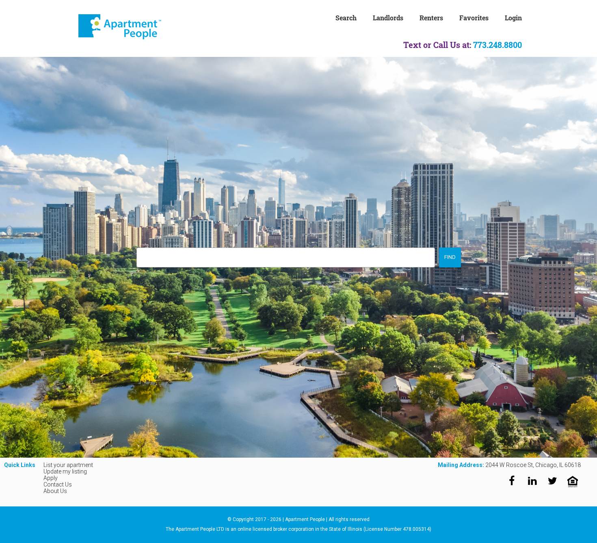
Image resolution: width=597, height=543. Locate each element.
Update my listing (65, 471)
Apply (50, 478)
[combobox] (285, 257)
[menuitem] (354, 17)
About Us (55, 491)
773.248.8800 (497, 44)
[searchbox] (141, 255)
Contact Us (57, 484)
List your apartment (68, 465)
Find (450, 257)
